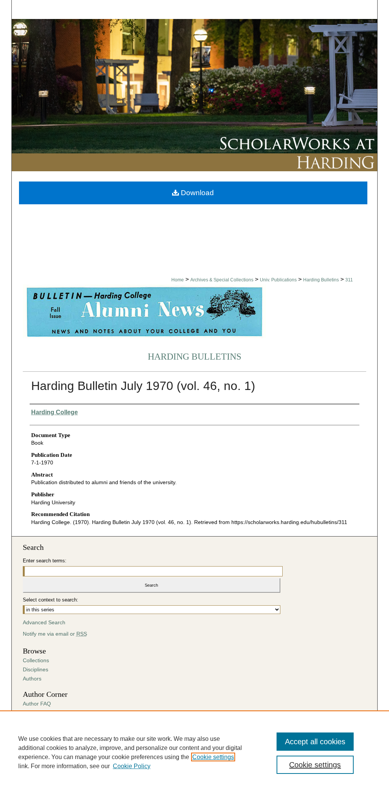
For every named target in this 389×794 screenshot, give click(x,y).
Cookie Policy (131, 766)
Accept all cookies (315, 741)
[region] (194, 752)
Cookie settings (213, 757)
